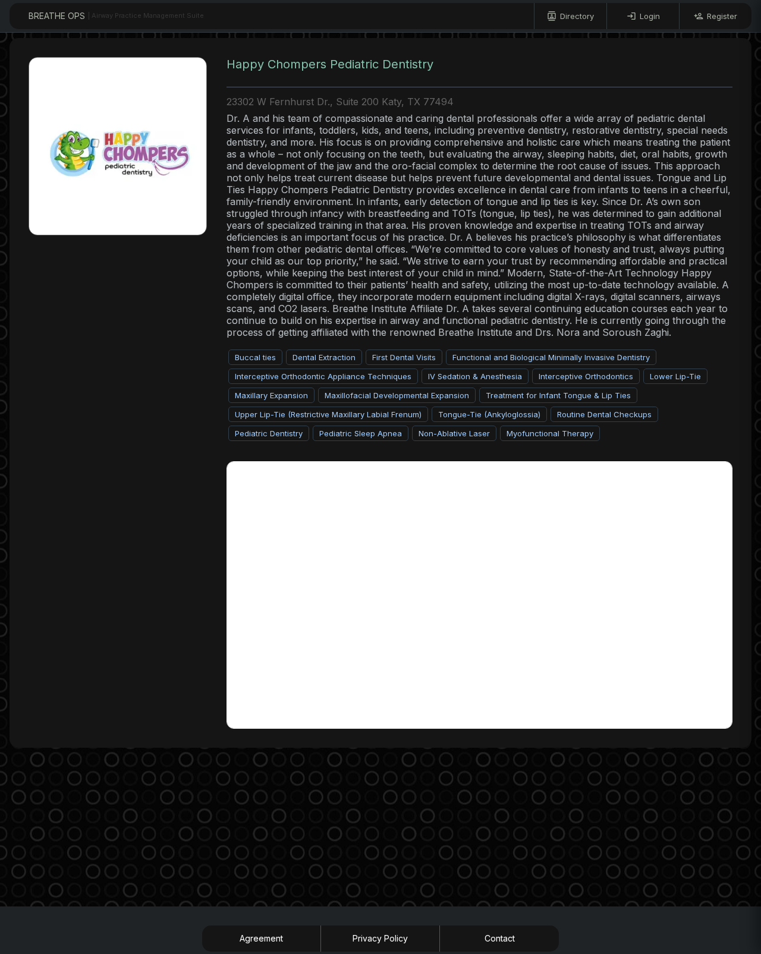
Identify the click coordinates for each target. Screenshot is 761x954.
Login (650, 16)
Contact (500, 938)
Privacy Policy (380, 938)
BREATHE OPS (116, 16)
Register (722, 16)
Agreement (261, 938)
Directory (577, 16)
